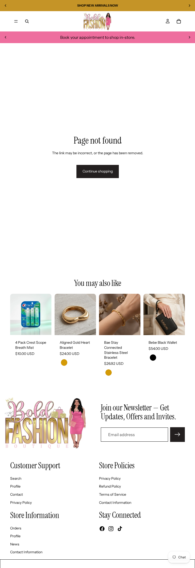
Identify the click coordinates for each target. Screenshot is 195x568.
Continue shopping (98, 171)
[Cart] (178, 21)
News (14, 544)
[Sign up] (177, 434)
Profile (15, 486)
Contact (16, 494)
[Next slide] (189, 5)
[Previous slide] (5, 5)
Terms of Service (112, 494)
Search (15, 478)
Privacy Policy (21, 502)
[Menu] (16, 21)
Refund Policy (110, 486)
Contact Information (115, 502)
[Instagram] (111, 529)
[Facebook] (102, 529)
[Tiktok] (120, 529)
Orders (15, 528)
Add (92, 327)
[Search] (26, 21)
